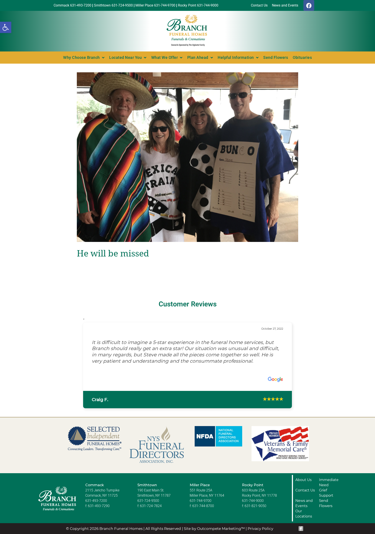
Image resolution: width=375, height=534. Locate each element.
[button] (5, 27)
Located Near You (125, 57)
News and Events (304, 509)
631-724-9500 (148, 507)
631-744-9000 (253, 507)
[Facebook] (308, 5)
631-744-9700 (200, 507)
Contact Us (305, 496)
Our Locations (303, 519)
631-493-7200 (96, 507)
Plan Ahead (197, 57)
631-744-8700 (203, 512)
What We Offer (164, 57)
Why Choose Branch (81, 57)
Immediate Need (329, 488)
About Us (303, 486)
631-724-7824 (151, 512)
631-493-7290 (99, 512)
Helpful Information (236, 57)
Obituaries (302, 57)
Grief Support (326, 499)
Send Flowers (275, 57)
